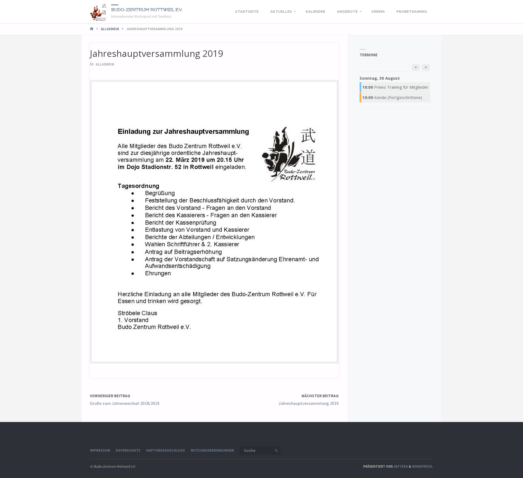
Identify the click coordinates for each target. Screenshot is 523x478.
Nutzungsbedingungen (212, 450)
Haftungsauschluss (165, 450)
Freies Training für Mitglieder (395, 87)
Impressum (100, 450)
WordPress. (422, 466)
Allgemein (110, 29)
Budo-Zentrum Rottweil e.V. (147, 9)
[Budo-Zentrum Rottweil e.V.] (98, 11)
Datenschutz (128, 450)
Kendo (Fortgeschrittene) (392, 97)
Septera (400, 466)
